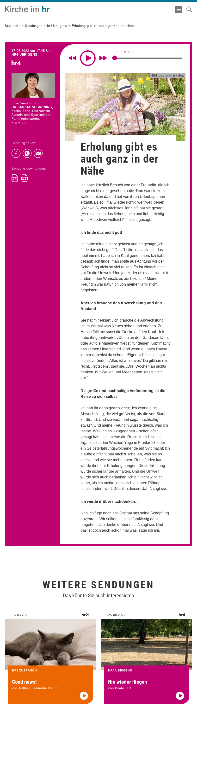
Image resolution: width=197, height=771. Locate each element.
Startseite (12, 26)
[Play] (88, 58)
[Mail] (38, 153)
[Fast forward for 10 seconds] (103, 58)
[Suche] (189, 9)
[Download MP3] (24, 178)
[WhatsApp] (27, 153)
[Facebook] (16, 153)
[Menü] (178, 9)
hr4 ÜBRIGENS (24, 54)
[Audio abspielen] (84, 696)
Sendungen (34, 26)
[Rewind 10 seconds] (72, 58)
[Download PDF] (15, 178)
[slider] (114, 57)
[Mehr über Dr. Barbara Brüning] (33, 85)
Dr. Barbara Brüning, (32, 107)
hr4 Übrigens (57, 26)
